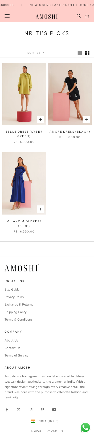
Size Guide (12, 289)
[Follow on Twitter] (18, 409)
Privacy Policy (14, 297)
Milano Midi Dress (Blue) (24, 224)
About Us (11, 340)
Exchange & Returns (19, 304)
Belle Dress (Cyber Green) (24, 134)
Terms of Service (16, 355)
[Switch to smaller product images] (87, 53)
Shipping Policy (15, 312)
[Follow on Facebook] (7, 409)
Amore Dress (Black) (70, 131)
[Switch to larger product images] (80, 53)
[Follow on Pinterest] (42, 409)
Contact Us (12, 348)
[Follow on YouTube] (54, 409)
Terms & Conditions (19, 319)
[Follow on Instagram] (30, 409)
